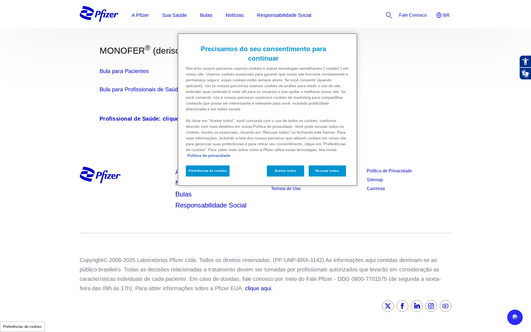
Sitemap (375, 179)
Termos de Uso (286, 188)
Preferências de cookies (22, 327)
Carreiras (376, 188)
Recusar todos (327, 170)
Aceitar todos (285, 170)
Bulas (184, 194)
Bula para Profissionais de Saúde (140, 89)
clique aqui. (259, 288)
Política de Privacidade (389, 170)
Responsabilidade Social (210, 205)
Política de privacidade (208, 155)
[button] (515, 317)
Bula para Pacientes (124, 71)
